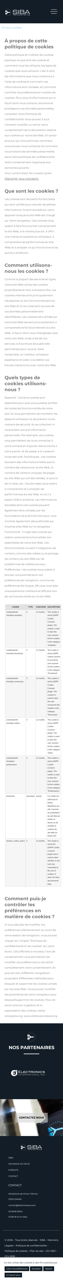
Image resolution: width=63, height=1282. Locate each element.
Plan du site (36, 1250)
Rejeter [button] (48, 1268)
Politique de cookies (16, 1250)
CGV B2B (10, 1256)
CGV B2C (51, 1250)
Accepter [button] (36, 1268)
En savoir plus (13, 1275)
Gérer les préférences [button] (16, 1268)
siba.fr (35, 167)
